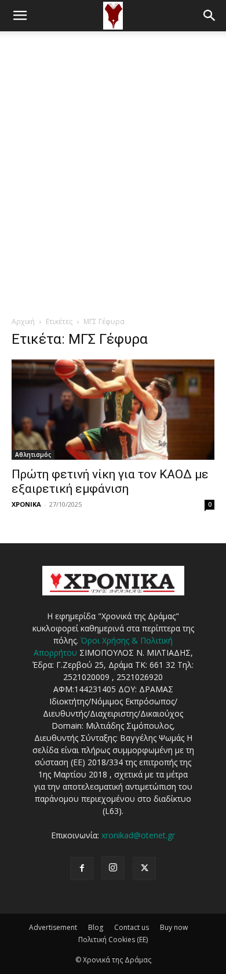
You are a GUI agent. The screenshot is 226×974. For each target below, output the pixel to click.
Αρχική (23, 321)
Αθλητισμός (33, 454)
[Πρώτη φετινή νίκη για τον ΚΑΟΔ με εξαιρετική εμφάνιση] (113, 409)
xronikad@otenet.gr (138, 835)
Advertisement (53, 927)
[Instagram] (113, 867)
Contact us (131, 927)
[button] (19, 15)
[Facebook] (81, 868)
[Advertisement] (113, 150)
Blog (95, 927)
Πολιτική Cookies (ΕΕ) (113, 939)
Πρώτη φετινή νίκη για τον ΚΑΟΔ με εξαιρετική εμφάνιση (110, 481)
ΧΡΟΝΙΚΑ (26, 504)
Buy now (174, 927)
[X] (144, 868)
